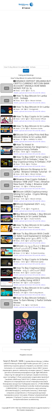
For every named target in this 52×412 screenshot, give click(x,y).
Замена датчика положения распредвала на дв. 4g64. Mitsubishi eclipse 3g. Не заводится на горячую (26, 372)
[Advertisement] (26, 37)
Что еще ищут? (26, 349)
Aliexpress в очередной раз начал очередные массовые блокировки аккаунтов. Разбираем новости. (25, 382)
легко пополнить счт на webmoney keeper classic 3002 (26, 367)
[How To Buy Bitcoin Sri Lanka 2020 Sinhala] (26, 3)
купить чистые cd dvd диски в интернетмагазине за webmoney (29, 398)
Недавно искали (26, 355)
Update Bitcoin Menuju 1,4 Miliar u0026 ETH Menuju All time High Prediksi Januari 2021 (26, 362)
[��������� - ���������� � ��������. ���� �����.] (26, 326)
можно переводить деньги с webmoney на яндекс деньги (25, 369)
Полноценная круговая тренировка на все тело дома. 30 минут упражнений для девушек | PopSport (26, 395)
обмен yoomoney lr (38, 379)
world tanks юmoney (29, 390)
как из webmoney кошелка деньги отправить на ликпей (26, 364)
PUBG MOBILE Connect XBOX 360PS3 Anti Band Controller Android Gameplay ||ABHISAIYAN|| (26, 386)
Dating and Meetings (26, 75)
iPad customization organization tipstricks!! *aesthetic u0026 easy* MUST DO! (27, 378)
